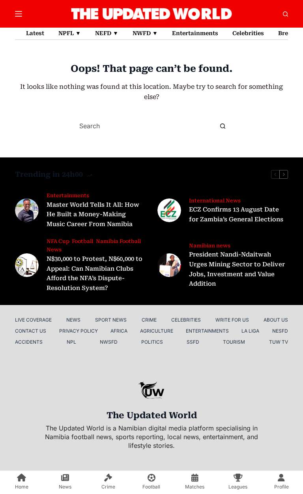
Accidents (29, 342)
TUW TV (278, 342)
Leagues (237, 487)
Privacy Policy (78, 331)
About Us (276, 320)
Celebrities (248, 33)
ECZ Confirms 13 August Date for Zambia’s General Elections (236, 214)
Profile (281, 487)
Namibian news (209, 246)
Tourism (234, 342)
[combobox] (144, 126)
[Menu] (18, 13)
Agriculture (156, 331)
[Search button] (222, 126)
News (73, 320)
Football (82, 241)
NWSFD (109, 342)
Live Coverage (33, 320)
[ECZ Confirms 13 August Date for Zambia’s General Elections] (169, 210)
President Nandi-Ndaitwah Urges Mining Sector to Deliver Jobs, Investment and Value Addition (237, 269)
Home (21, 487)
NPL (71, 342)
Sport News (111, 320)
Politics (152, 342)
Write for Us (232, 320)
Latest (35, 33)
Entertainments (195, 33)
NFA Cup (58, 241)
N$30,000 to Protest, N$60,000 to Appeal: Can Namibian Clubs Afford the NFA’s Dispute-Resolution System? (94, 273)
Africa (118, 331)
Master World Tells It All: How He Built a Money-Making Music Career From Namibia (93, 214)
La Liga (250, 331)
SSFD (193, 342)
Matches (194, 487)
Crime (149, 320)
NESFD (280, 331)
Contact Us (30, 331)
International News (215, 201)
